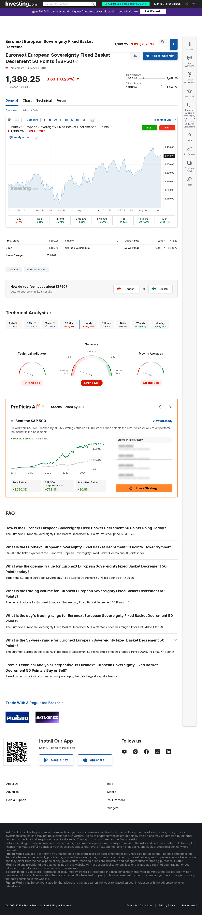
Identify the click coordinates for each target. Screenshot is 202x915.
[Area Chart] (17, 120)
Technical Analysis (27, 313)
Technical (44, 100)
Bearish (129, 288)
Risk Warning (188, 905)
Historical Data (30, 110)
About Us (12, 783)
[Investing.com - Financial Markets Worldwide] (21, 4)
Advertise (12, 791)
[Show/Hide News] (92, 120)
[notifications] (186, 4)
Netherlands (40, 269)
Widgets (112, 808)
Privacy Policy (167, 905)
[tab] (14, 324)
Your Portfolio (116, 800)
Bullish (164, 288)
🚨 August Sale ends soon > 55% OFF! (125, 4)
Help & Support (16, 800)
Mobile (111, 791)
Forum (61, 100)
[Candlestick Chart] (9, 120)
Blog (110, 783)
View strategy (162, 420)
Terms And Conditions (139, 905)
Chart (27, 100)
